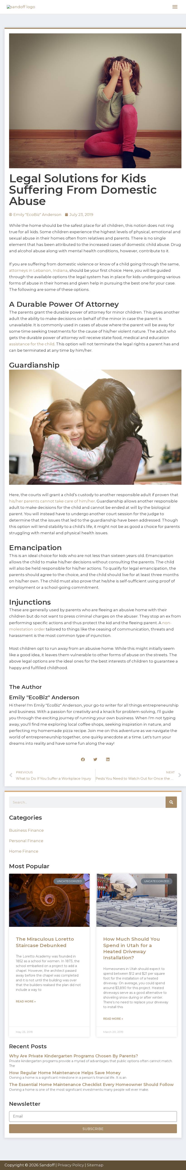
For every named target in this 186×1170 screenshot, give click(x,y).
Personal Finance (26, 841)
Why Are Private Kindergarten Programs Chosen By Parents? (73, 1056)
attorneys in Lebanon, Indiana (38, 270)
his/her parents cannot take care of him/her (52, 501)
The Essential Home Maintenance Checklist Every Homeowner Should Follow (91, 1084)
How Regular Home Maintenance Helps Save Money (64, 1072)
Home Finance (23, 851)
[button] (83, 759)
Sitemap (95, 1165)
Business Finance (26, 830)
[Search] (171, 802)
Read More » (26, 1001)
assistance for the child (31, 344)
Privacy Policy (71, 1165)
